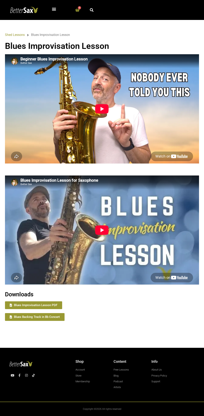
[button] (54, 9)
